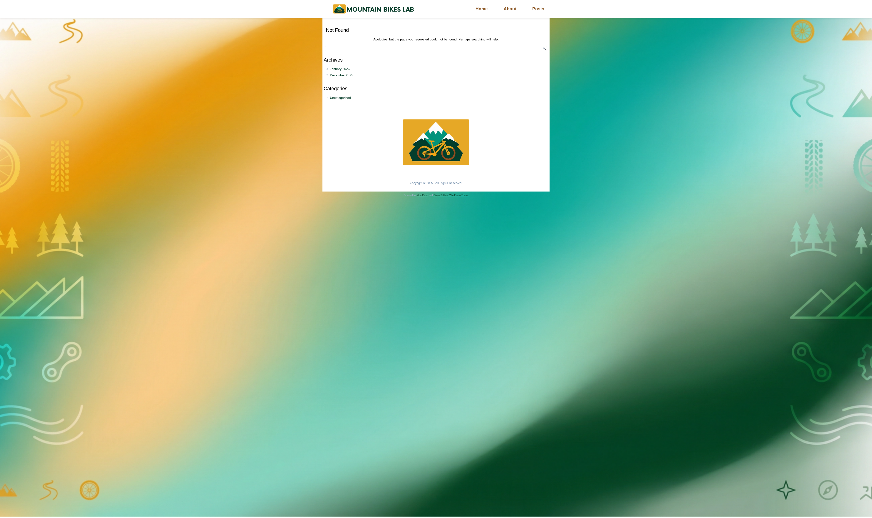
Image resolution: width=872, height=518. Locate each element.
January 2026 (340, 69)
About (510, 8)
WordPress (422, 195)
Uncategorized (340, 98)
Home (482, 8)
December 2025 (341, 75)
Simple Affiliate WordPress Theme (451, 195)
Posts (538, 8)
